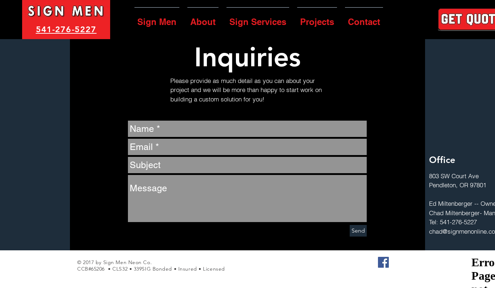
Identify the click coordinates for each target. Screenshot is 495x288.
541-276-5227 (66, 29)
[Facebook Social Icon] (383, 262)
